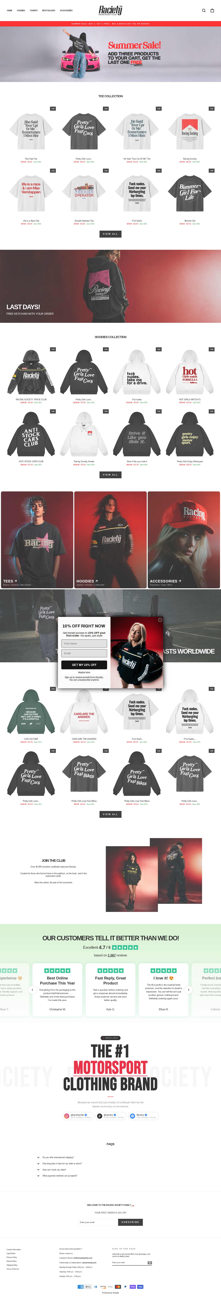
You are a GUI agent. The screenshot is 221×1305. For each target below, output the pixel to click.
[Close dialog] (160, 619)
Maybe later (84, 672)
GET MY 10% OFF (84, 665)
